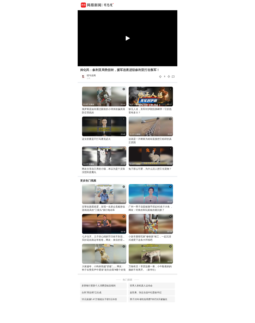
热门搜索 (127, 279)
